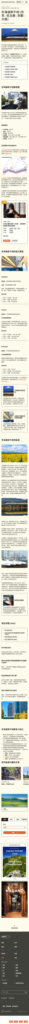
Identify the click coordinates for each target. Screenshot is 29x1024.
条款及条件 (15, 1006)
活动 (4, 965)
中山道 (20, 193)
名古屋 (19, 152)
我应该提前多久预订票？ (11, 637)
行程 (16, 953)
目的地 (3, 953)
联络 (4, 1006)
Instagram (11, 998)
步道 (17, 970)
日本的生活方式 (20, 983)
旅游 (5, 819)
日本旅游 (5, 983)
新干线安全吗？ (9, 630)
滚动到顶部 (14, 928)
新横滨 (9, 150)
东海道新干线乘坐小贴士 (11, 77)
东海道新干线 (5, 178)
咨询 (26, 1021)
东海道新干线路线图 (10, 66)
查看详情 (14, 241)
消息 (16, 958)
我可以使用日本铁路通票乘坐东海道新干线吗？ (15, 633)
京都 (5, 153)
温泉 (17, 965)
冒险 (17, 968)
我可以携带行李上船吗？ (11, 639)
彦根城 (17, 759)
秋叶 (4, 976)
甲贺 (15, 228)
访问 (2, 958)
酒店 (18, 819)
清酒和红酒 (18, 973)
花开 (4, 973)
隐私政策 (8, 1006)
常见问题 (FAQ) (9, 74)
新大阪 (9, 153)
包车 (11, 819)
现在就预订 (7, 241)
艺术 (17, 976)
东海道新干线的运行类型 (11, 69)
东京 (2, 150)
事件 (4, 968)
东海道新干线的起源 (10, 72)
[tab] (5, 819)
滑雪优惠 (24, 819)
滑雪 (16, 947)
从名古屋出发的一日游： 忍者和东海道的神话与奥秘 (14, 225)
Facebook (4, 998)
